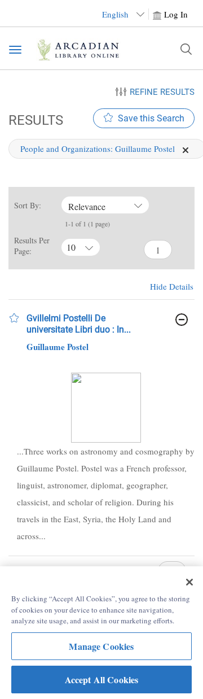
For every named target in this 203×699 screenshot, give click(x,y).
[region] (101, 632)
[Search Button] (186, 49)
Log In (176, 14)
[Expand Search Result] (181, 319)
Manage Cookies (101, 646)
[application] (185, 150)
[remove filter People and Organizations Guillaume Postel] (185, 148)
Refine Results (162, 92)
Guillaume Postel (58, 346)
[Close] (189, 582)
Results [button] (33, 120)
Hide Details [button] (171, 286)
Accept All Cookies (102, 679)
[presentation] (105, 408)
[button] (14, 318)
